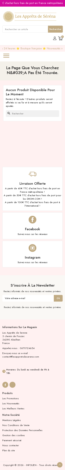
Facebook (32, 228)
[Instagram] (12, 385)
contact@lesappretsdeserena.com (20, 356)
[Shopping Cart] (60, 38)
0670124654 (27, 348)
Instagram (32, 257)
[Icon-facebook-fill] (5, 385)
